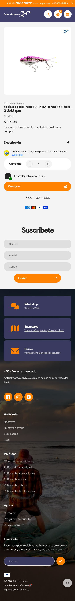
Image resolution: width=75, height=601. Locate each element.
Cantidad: (15, 163)
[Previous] (8, 3)
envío (30, 127)
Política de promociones (19, 473)
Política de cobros (15, 485)
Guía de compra (14, 525)
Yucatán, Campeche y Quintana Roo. (44, 330)
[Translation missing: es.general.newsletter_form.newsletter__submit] (60, 561)
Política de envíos (15, 479)
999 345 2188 (31, 308)
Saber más (17, 154)
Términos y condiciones (19, 461)
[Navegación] (68, 14)
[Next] (67, 3)
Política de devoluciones (19, 491)
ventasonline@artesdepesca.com (42, 352)
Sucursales (11, 433)
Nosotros (10, 422)
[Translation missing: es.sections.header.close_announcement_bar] (72, 3)
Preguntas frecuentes (18, 519)
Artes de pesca (20, 581)
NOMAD (8, 115)
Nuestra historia (14, 428)
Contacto (10, 513)
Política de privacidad (18, 467)
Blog (7, 439)
